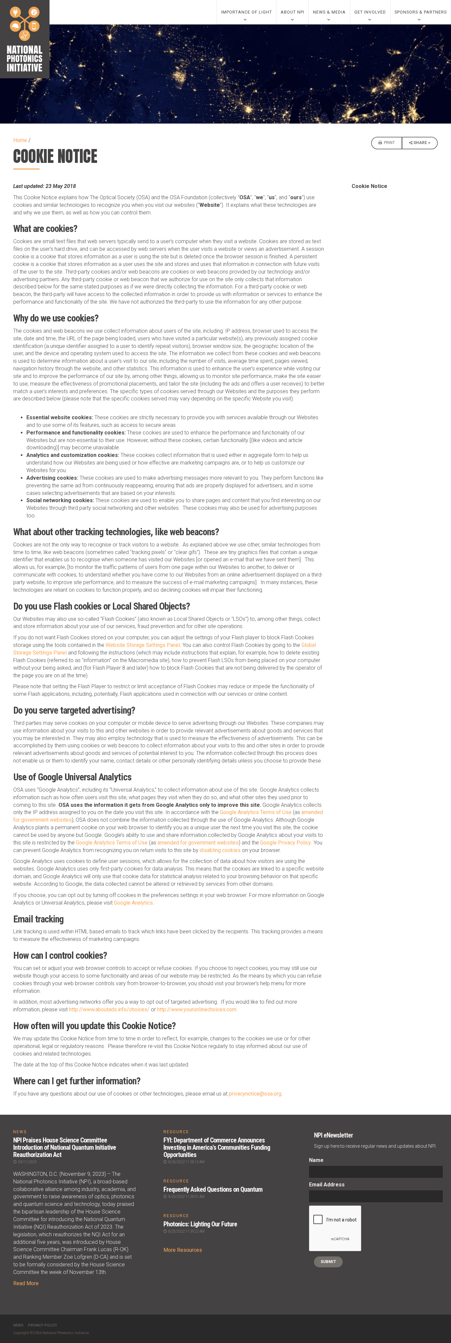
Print (389, 142)
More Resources (182, 1250)
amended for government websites (198, 842)
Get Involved (370, 12)
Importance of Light (246, 12)
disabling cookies (220, 850)
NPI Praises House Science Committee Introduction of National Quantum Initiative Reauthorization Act (64, 1147)
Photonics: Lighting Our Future (200, 1224)
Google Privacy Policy (285, 842)
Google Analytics (133, 903)
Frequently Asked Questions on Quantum (212, 1189)
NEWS (20, 1132)
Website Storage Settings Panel (143, 645)
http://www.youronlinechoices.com (196, 1009)
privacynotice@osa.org (255, 1094)
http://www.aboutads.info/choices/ (109, 1009)
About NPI (292, 12)
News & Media (329, 12)
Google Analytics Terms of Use (256, 812)
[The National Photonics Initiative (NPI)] (25, 39)
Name (316, 1160)
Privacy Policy (42, 1325)
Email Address (327, 1184)
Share (420, 142)
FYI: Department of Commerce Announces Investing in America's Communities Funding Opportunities (216, 1147)
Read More (26, 1283)
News (18, 1325)
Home (20, 140)
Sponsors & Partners (421, 12)
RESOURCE (176, 1132)
